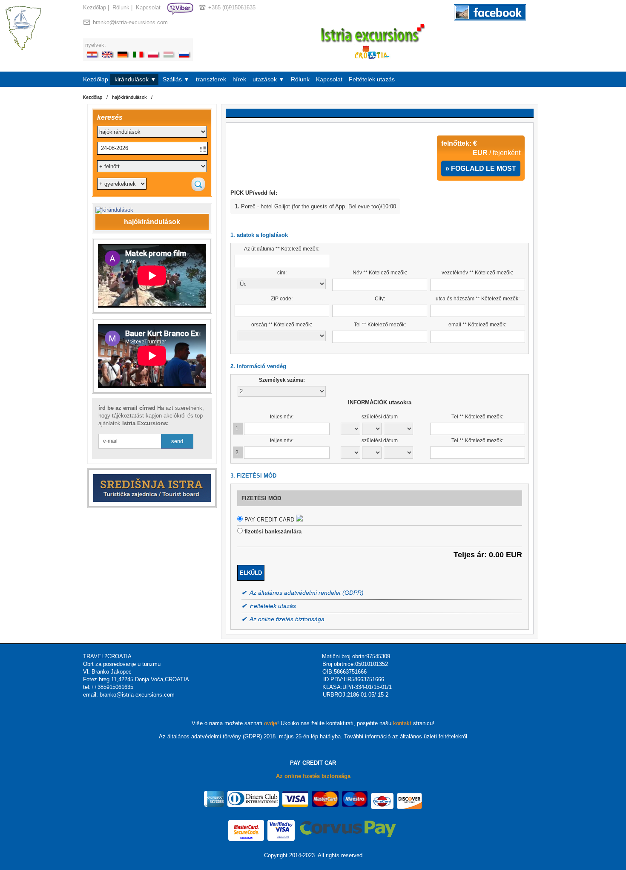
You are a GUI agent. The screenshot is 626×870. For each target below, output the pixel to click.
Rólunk (120, 7)
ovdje (270, 723)
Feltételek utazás (372, 79)
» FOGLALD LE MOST (480, 168)
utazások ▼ (268, 79)
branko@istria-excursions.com (130, 22)
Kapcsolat (148, 7)
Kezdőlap (94, 7)
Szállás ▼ (176, 79)
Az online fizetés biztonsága (313, 776)
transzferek (211, 79)
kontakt (402, 723)
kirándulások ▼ (135, 79)
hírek (239, 79)
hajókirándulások (129, 97)
